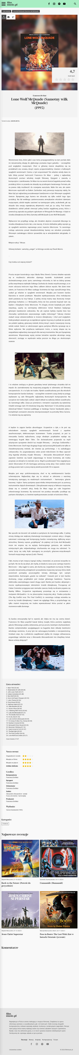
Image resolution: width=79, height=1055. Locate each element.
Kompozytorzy (47, 1040)
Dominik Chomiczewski (47, 879)
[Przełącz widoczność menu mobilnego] (4, 4)
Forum (55, 1040)
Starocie (5, 824)
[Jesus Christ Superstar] (20, 909)
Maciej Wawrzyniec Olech (48, 931)
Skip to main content (3, 1)
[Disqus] (39, 978)
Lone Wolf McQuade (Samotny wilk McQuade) (26, 11)
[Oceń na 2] (61, 79)
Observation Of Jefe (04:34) (16, 690)
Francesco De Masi (39, 96)
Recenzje (24, 1040)
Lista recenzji (6, 11)
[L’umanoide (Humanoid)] (58, 858)
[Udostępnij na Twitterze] (13, 17)
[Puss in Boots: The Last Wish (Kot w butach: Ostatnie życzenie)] (58, 909)
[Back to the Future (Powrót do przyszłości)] (20, 858)
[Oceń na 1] (57, 79)
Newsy (31, 1040)
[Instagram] (54, 4)
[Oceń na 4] (69, 79)
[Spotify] (59, 4)
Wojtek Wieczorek (7, 879)
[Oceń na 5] (73, 79)
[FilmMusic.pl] (12, 4)
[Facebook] (49, 4)
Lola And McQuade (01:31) (17, 713)
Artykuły (38, 1040)
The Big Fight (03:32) (15, 731)
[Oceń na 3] (65, 79)
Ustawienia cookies (15, 1049)
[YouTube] (64, 4)
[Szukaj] (75, 4)
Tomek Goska (6, 121)
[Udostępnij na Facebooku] (8, 17)
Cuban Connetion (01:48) (16, 694)
